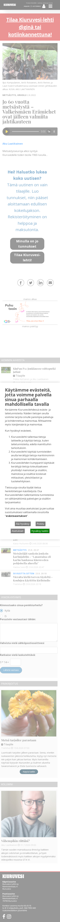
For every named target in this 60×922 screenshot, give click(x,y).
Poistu (40, 523)
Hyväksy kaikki (39, 531)
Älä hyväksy (22, 523)
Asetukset (17, 531)
